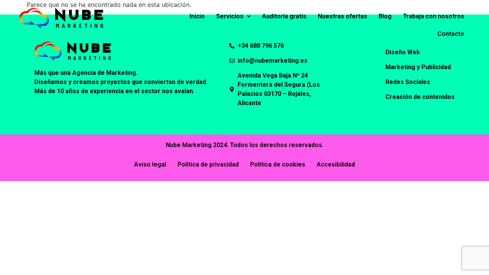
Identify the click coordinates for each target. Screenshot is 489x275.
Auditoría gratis (284, 16)
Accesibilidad (336, 164)
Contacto (450, 33)
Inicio (197, 16)
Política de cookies (277, 164)
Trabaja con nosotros (433, 16)
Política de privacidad (208, 164)
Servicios (229, 16)
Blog (385, 16)
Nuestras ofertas (342, 16)
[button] (233, 16)
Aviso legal (150, 164)
